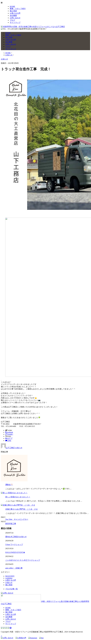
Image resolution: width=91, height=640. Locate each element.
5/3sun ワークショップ (14, 544)
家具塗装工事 (10, 524)
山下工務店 (10, 448)
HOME (12, 6)
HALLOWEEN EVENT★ (15, 552)
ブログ (12, 20)
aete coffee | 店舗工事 (14, 568)
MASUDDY (10, 576)
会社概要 (13, 15)
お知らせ (18, 448)
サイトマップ (15, 22)
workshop (8, 578)
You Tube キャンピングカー (16, 519)
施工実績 (13, 11)
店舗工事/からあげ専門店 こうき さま (21, 509)
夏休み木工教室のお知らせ (16, 537)
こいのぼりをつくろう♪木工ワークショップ (22, 560)
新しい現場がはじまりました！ (17, 497)
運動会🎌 (9, 485)
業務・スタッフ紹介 (18, 9)
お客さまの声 (15, 13)
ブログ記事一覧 (11, 589)
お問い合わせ (15, 18)
